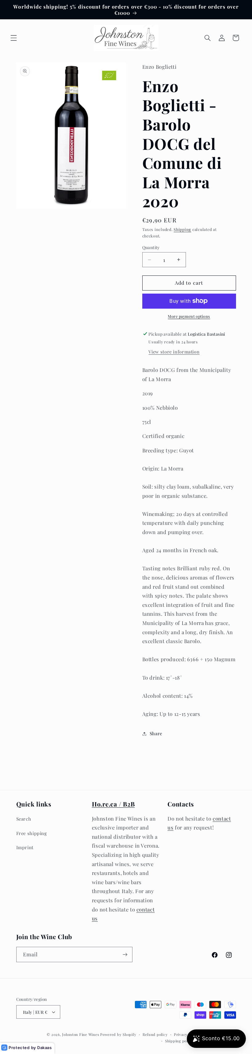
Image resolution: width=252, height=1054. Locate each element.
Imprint (24, 847)
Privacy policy (186, 1034)
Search (23, 819)
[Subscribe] (125, 954)
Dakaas (44, 1047)
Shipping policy (179, 1041)
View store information (173, 352)
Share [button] (156, 733)
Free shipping (31, 833)
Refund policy (155, 1034)
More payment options (189, 316)
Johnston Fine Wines (80, 1034)
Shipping (182, 229)
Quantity (151, 247)
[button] (13, 38)
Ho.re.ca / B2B (113, 804)
